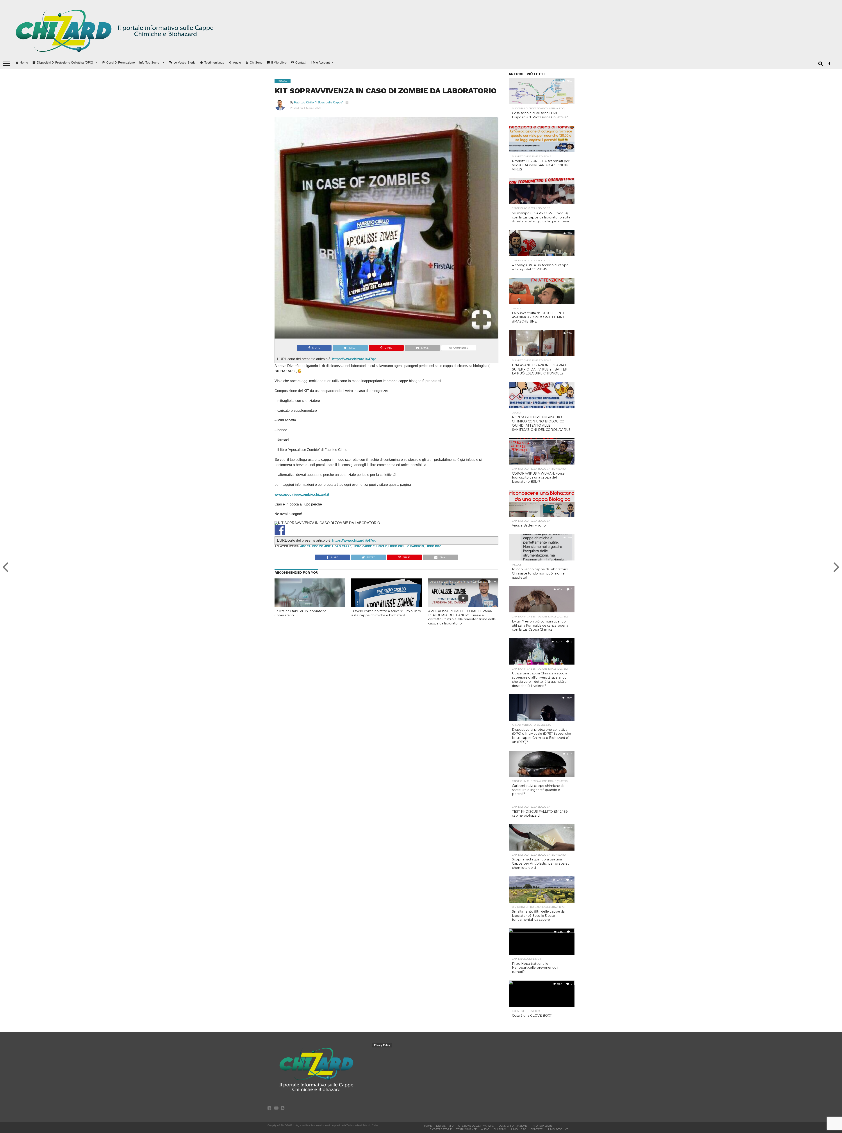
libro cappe (341, 555)
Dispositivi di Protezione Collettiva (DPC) (65, 62)
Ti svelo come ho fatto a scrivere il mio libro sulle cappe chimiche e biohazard (386, 622)
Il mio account (320, 62)
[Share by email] (314, 539)
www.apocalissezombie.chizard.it (302, 494)
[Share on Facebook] (280, 530)
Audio (237, 62)
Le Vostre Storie (184, 62)
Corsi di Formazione (120, 62)
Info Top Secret (149, 62)
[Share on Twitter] (291, 539)
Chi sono (256, 62)
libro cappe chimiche (370, 555)
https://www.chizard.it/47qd (354, 359)
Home (24, 62)
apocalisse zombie (315, 555)
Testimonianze (214, 62)
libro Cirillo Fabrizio (406, 555)
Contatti (300, 62)
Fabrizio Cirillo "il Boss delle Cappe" (318, 102)
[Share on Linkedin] (303, 539)
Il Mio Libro (279, 62)
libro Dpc (433, 555)
